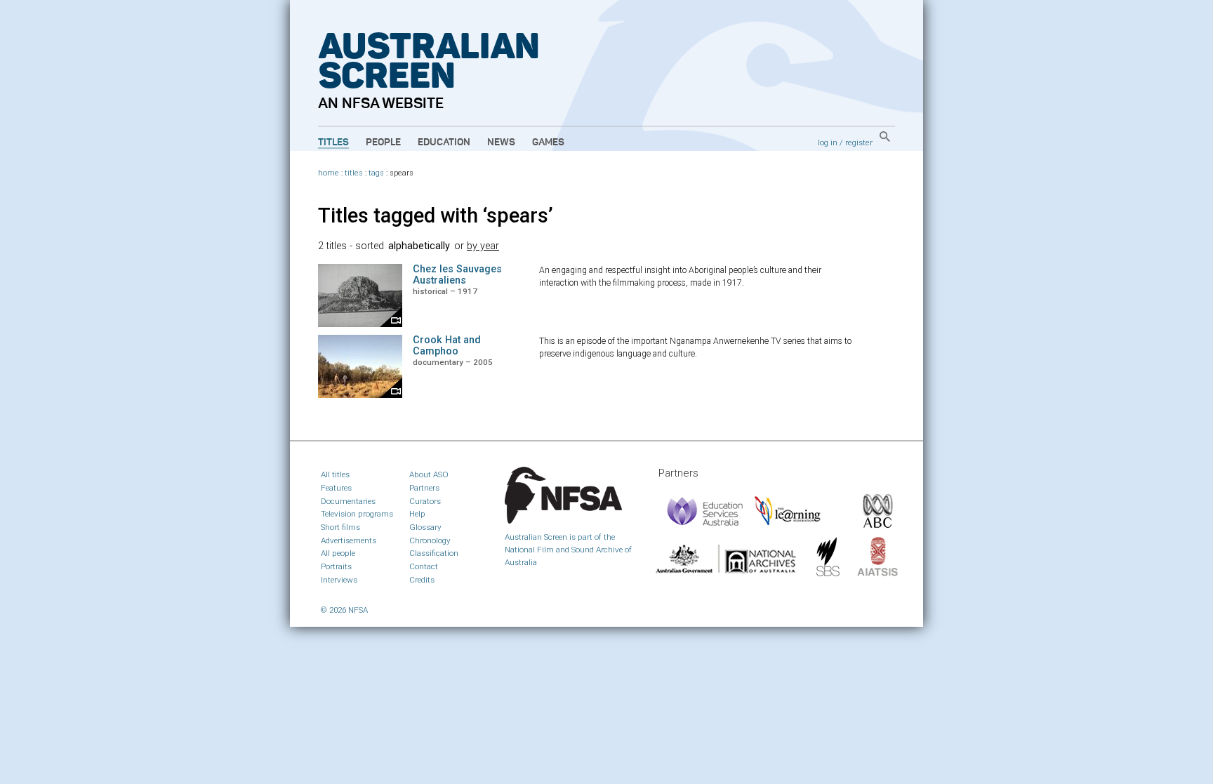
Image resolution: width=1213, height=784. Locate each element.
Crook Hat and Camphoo (447, 345)
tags (376, 173)
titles (354, 173)
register (859, 142)
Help (417, 514)
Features (336, 488)
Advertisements (348, 540)
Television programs (357, 514)
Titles (333, 142)
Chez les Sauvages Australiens (457, 274)
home (328, 173)
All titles (335, 474)
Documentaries (348, 501)
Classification (433, 553)
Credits (422, 580)
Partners (424, 488)
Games (548, 142)
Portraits (336, 566)
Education (444, 142)
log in (827, 142)
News (501, 142)
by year (483, 246)
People (383, 142)
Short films (340, 527)
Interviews (339, 580)
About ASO (429, 474)
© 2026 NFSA (344, 610)
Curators (425, 501)
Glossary (425, 527)
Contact (423, 566)
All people (338, 553)
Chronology (430, 540)
